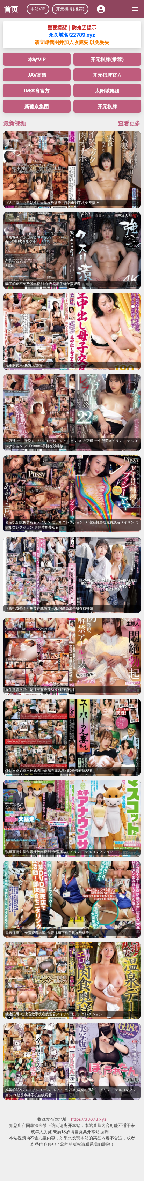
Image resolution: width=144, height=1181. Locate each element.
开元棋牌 (107, 106)
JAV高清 (36, 75)
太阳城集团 (107, 91)
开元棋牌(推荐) (70, 9)
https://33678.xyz (89, 1119)
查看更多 (129, 123)
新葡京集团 (36, 106)
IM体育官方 (37, 91)
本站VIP (37, 9)
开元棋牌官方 (107, 75)
